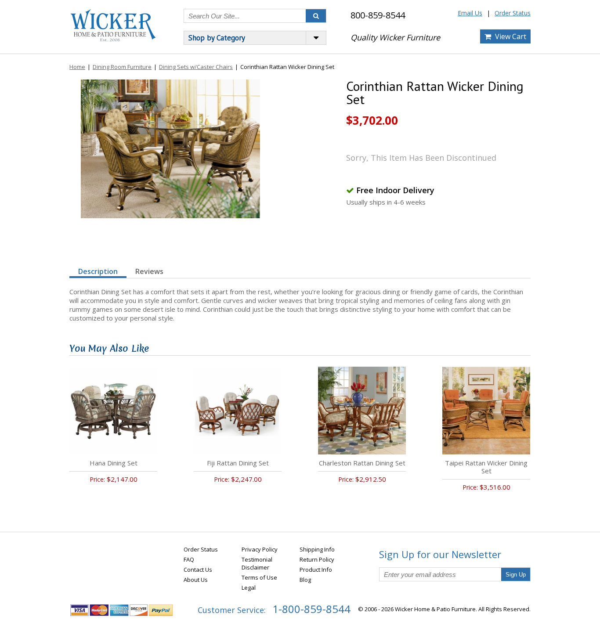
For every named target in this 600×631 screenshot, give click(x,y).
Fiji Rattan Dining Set (238, 462)
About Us (196, 580)
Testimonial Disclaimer (257, 563)
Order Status (513, 13)
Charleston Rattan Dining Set (362, 462)
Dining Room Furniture (122, 67)
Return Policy (317, 559)
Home (77, 67)
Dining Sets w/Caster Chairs (196, 67)
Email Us (470, 13)
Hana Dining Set (113, 462)
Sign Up (516, 574)
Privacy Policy (260, 549)
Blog (305, 580)
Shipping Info (317, 549)
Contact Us (198, 569)
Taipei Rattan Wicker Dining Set (486, 466)
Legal (249, 587)
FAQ (189, 559)
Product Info (316, 569)
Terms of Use (259, 577)
